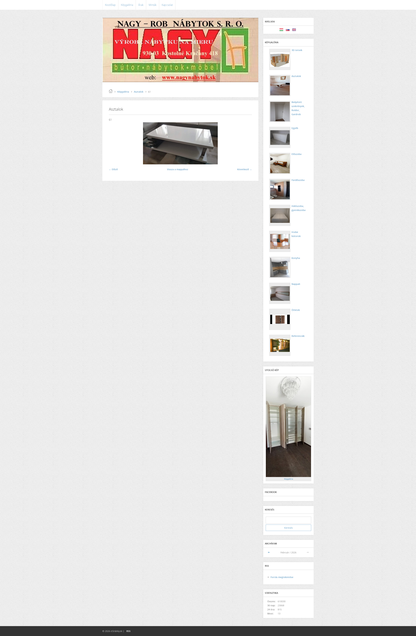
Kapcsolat (167, 5)
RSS (128, 631)
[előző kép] (114, 143)
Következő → (244, 169)
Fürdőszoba (298, 180)
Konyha (296, 258)
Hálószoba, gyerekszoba (299, 208)
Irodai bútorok (296, 234)
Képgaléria (127, 5)
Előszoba (296, 154)
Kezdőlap (110, 5)
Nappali (296, 284)
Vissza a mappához (177, 169)
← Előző (113, 169)
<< (269, 552)
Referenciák (298, 335)
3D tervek (297, 50)
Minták (152, 5)
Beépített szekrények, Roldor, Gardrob (298, 108)
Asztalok (138, 91)
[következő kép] (246, 143)
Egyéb (295, 128)
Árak (140, 5)
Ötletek (296, 310)
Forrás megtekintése (282, 577)
